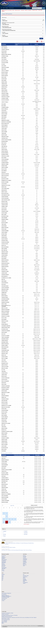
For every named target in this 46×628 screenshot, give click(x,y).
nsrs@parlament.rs (40, 625)
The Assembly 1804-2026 (4, 568)
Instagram (4, 531)
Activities (25, 554)
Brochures (3, 566)
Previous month (2, 505)
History (3, 569)
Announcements (4, 598)
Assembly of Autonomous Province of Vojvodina (9, 615)
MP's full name (4, 17)
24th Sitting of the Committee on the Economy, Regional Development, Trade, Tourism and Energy (17, 550)
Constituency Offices (25, 577)
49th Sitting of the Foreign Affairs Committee (8, 547)
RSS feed (25, 534)
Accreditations (4, 594)
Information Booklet (25, 563)
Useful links (4, 611)
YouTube (4, 534)
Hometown (36, 44)
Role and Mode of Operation (4, 560)
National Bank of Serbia (5, 618)
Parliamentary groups (5, 26)
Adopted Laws (3, 575)
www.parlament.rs (4, 626)
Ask (23, 574)
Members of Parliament (28, 10)
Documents (3, 599)
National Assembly (17, 10)
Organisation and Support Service (4, 562)
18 (6, 519)
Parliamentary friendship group (6, 29)
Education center (25, 575)
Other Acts (3, 577)
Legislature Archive (34, 10)
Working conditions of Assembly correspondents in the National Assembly (6, 596)
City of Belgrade (4, 620)
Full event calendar (26, 524)
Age (43, 44)
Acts (2, 572)
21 (15, 519)
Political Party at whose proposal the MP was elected (8, 23)
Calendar (24, 557)
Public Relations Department (6, 593)
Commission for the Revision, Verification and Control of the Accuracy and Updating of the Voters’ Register (19, 617)
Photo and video (24, 565)
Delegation (3, 35)
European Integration (24, 561)
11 (6, 516)
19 (9, 519)
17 (3, 519)
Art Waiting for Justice (25, 583)
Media (3, 591)
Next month (22, 505)
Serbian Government (5, 614)
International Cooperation (25, 559)
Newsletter (26, 532)
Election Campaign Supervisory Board (25, 580)
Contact (3, 570)
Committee (3, 32)
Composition (22, 10)
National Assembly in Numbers (4, 557)
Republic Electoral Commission (7, 616)
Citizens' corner (26, 572)
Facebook (25, 531)
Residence (3, 19)
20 (12, 519)
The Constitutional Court (6, 619)
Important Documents (3, 565)
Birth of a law (2, 579)
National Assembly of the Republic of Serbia (8, 10)
